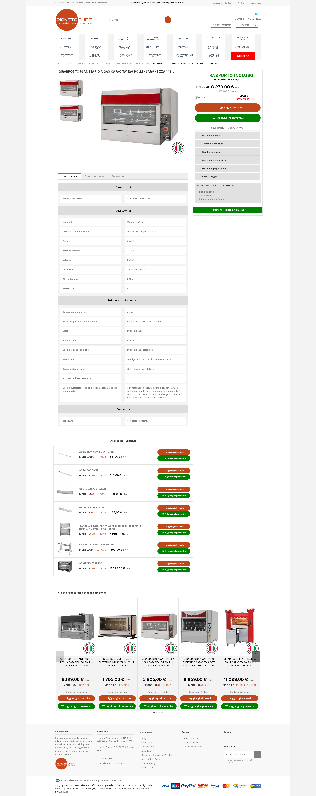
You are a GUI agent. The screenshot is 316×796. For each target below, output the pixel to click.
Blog (143, 738)
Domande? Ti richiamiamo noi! (229, 209)
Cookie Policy (148, 763)
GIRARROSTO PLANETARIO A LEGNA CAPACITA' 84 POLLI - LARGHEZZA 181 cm (239, 662)
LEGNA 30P (83, 685)
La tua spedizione (75, 3)
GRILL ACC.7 (99, 534)
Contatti (228, 3)
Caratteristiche (94, 176)
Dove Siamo (147, 746)
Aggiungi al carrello (230, 107)
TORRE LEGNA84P (246, 685)
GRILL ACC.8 (99, 549)
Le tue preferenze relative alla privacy (79, 780)
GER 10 (205, 685)
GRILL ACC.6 (99, 512)
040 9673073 (206, 192)
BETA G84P (164, 685)
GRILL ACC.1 (99, 456)
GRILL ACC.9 (99, 568)
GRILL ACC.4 (99, 494)
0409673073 (106, 758)
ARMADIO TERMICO (91, 563)
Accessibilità (148, 767)
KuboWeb (63, 791)
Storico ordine (191, 742)
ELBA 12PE (124, 685)
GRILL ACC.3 (99, 475)
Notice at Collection (110, 780)
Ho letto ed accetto (241, 761)
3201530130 (205, 195)
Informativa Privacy (151, 759)
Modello (243, 95)
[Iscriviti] (257, 754)
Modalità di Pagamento (96, 3)
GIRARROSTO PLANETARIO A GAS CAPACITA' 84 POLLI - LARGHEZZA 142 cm (158, 662)
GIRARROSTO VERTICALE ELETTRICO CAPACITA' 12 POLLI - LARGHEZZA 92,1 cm (117, 662)
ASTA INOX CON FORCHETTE (96, 451)
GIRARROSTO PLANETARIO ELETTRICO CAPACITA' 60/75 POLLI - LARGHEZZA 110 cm (199, 662)
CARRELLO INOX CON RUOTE (96, 544)
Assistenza (256, 3)
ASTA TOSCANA (88, 470)
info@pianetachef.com (211, 199)
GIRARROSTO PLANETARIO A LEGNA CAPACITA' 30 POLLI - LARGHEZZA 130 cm (76, 662)
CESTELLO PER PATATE (93, 488)
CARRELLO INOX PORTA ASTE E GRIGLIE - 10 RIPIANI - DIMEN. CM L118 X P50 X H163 (111, 528)
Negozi (241, 3)
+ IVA (118, 456)
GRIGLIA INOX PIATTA (92, 507)
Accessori (118, 176)
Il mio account (191, 738)
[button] (227, 135)
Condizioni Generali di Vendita (156, 755)
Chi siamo (60, 3)
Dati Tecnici (69, 176)
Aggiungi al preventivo (174, 458)
